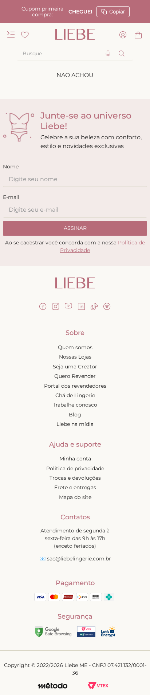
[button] (108, 54)
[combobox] (75, 53)
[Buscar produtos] (121, 53)
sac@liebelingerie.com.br (79, 558)
